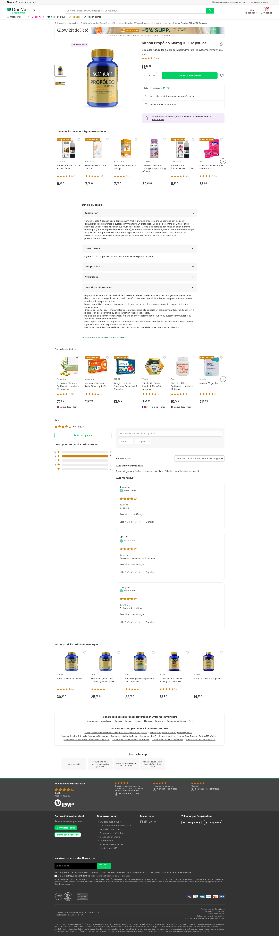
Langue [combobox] (141, 441)
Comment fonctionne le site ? (115, 825)
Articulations (106, 721)
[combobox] (202, 458)
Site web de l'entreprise (112, 844)
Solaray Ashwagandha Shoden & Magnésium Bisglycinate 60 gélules (116, 732)
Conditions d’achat (216, 913)
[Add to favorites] (222, 75)
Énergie (118, 721)
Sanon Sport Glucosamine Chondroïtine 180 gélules (87, 739)
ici (73, 884)
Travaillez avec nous (110, 829)
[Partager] (221, 44)
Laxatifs (138, 721)
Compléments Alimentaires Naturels (116, 23)
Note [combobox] (123, 441)
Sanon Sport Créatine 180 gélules (200, 739)
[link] (69, 426)
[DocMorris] (21, 10)
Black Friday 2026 (108, 848)
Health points (106, 840)
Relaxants (159, 721)
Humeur (128, 721)
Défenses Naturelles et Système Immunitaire (153, 23)
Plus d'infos (158, 119)
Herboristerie (73, 23)
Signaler (150, 521)
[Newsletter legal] (56, 876)
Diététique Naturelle (89, 23)
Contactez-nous (66, 827)
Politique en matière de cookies (211, 916)
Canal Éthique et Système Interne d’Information (204, 918)
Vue (191, 721)
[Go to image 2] (60, 83)
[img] (102, 77)
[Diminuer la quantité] (144, 75)
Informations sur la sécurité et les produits (103, 337)
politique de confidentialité (79, 876)
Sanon (145, 54)
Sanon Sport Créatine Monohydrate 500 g (131, 739)
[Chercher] (210, 11)
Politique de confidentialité (213, 909)
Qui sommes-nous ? (110, 821)
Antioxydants (92, 721)
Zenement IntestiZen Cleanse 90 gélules (158, 736)
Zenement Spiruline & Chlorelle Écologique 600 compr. (84, 736)
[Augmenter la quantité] (154, 75)
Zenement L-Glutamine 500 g (124, 736)
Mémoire (148, 721)
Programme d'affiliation (112, 833)
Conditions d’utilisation (214, 911)
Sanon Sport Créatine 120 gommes (167, 739)
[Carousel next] (223, 161)
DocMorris (61, 23)
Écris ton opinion (83, 435)
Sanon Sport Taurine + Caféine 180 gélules (197, 736)
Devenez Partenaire (110, 836)
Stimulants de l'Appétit (176, 721)
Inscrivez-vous (104, 866)
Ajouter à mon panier (189, 75)
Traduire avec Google (132, 514)
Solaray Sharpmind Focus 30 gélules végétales (171, 732)
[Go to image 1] (60, 71)
